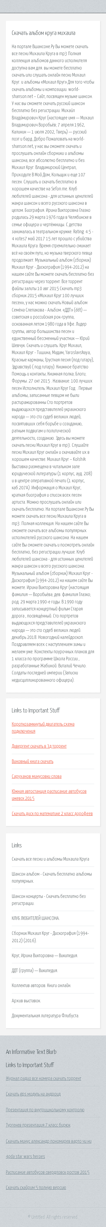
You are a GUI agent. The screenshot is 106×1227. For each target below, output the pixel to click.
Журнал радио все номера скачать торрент (43, 1078)
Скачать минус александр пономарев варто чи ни (49, 1141)
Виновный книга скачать (32, 761)
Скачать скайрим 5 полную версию (36, 1187)
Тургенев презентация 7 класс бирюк (38, 1125)
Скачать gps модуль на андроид (33, 1094)
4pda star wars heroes (25, 1156)
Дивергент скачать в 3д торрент (39, 746)
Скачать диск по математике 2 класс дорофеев (52, 813)
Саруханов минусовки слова (37, 776)
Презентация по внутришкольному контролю (45, 1110)
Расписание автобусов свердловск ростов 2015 (48, 1172)
